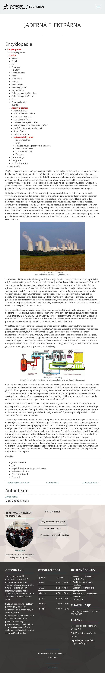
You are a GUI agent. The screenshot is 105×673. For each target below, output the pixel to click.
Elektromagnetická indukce (23, 93)
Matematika (15, 166)
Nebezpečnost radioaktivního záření (30, 125)
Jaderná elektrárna (23, 137)
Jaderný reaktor (23, 139)
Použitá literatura (19, 163)
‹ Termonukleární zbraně (17, 482)
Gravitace (16, 67)
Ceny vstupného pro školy (52, 521)
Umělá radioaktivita (22, 116)
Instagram (78, 599)
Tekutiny (15, 69)
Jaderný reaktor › (91, 482)
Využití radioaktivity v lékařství (28, 128)
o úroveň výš (52, 482)
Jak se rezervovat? (52, 528)
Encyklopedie (14, 49)
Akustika (15, 81)
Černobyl (20, 154)
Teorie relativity (19, 102)
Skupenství (16, 78)
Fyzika (12, 55)
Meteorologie (17, 157)
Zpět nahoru (52, 667)
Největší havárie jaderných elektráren (33, 145)
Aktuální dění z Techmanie (85, 593)
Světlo (14, 99)
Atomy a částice (19, 107)
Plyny (14, 75)
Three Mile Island (24, 151)
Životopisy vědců (17, 52)
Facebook (77, 596)
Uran (18, 142)
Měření (14, 58)
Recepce (20, 550)
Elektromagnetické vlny (22, 96)
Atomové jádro (21, 110)
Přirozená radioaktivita (24, 113)
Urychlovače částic (22, 119)
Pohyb (14, 61)
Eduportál (36, 6)
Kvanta (14, 104)
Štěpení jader (20, 131)
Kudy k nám (78, 579)
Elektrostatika (17, 84)
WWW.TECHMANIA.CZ (83, 576)
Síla (12, 64)
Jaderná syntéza (21, 134)
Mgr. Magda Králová (17, 500)
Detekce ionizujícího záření (26, 122)
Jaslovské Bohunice (24, 148)
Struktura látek (18, 72)
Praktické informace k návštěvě (53, 534)
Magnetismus (17, 90)
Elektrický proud (19, 87)
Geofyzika (16, 160)
